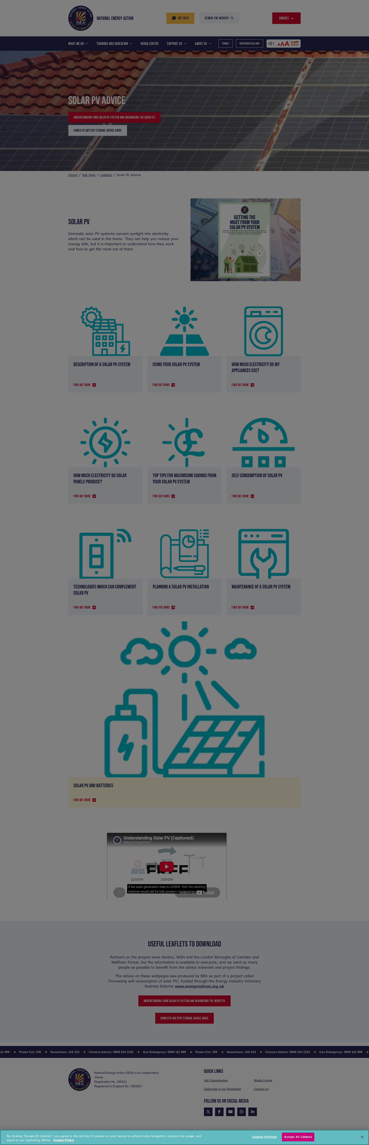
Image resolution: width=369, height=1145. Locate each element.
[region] (184, 1137)
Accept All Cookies (298, 1137)
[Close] (362, 1137)
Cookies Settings (264, 1137)
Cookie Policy (63, 1140)
